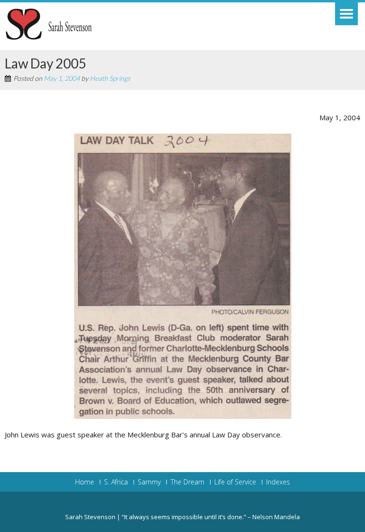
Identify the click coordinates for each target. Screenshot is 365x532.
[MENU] (346, 13)
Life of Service (235, 482)
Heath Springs (110, 78)
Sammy (149, 482)
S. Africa (116, 482)
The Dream (187, 482)
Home (84, 482)
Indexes (278, 482)
